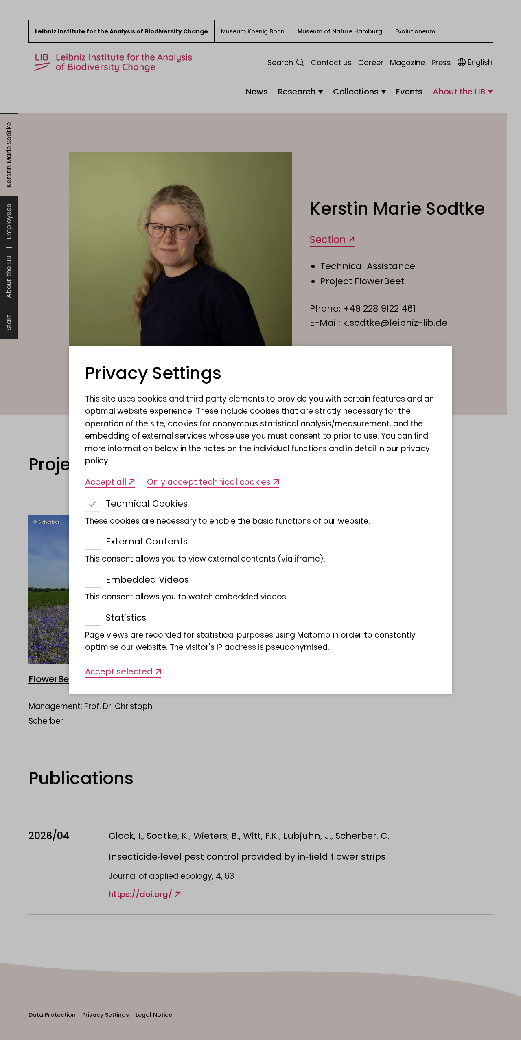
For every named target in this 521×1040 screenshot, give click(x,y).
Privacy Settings (153, 373)
